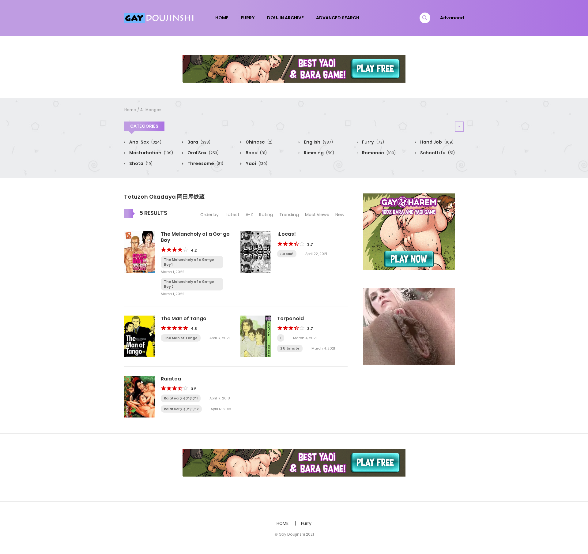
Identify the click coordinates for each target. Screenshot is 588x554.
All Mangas (150, 109)
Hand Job (436, 142)
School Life (437, 153)
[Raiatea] (139, 396)
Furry (372, 142)
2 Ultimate (290, 348)
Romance (378, 153)
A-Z (249, 214)
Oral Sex (203, 153)
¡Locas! (286, 234)
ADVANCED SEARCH (337, 18)
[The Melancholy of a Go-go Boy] (139, 252)
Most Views (317, 214)
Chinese (259, 142)
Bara (198, 142)
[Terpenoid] (255, 336)
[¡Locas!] (255, 252)
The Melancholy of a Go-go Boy (195, 236)
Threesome (205, 163)
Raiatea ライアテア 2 (181, 408)
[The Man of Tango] (139, 336)
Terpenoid (290, 318)
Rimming (318, 153)
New (340, 214)
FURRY (248, 18)
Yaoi (256, 163)
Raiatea (171, 378)
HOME (221, 18)
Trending (289, 214)
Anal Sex (144, 142)
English (318, 142)
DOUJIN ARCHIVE (285, 18)
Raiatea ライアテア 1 (181, 398)
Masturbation (150, 153)
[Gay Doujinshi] (159, 17)
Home (130, 109)
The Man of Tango (183, 318)
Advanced (452, 18)
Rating (266, 214)
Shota (140, 163)
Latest (232, 214)
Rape (256, 153)
